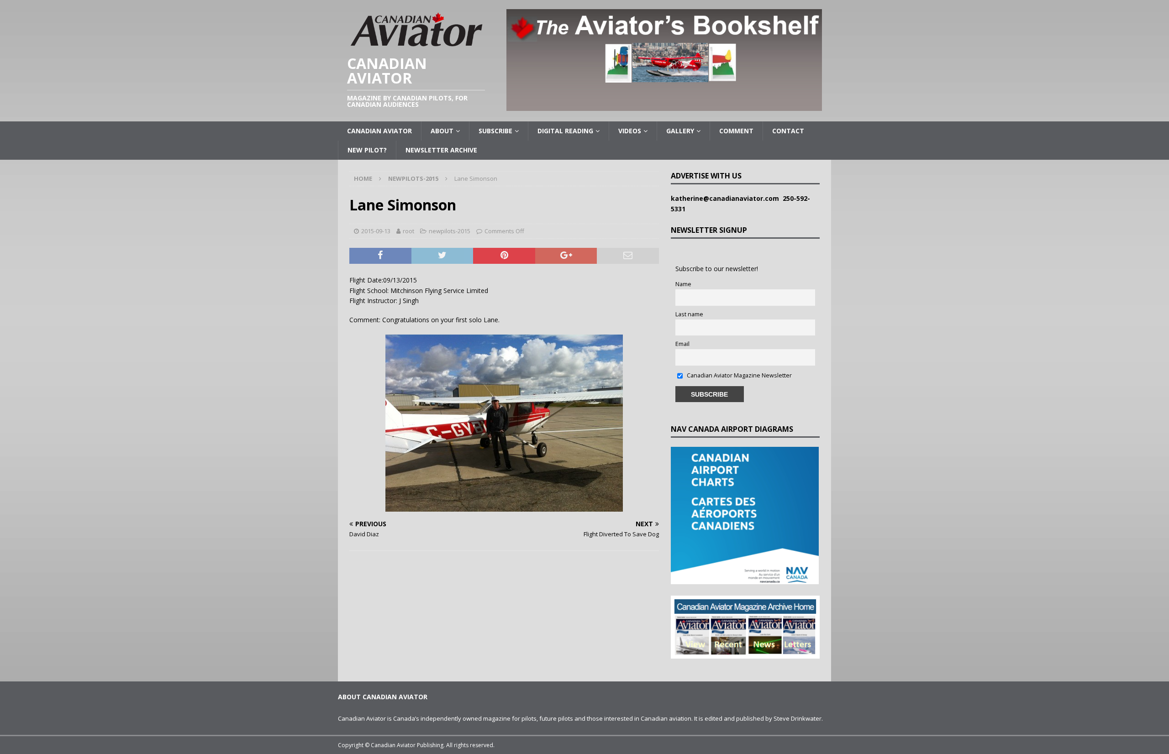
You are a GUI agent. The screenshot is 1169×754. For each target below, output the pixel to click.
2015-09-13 (375, 231)
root (408, 231)
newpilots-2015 (449, 231)
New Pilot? (367, 150)
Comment (736, 130)
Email (682, 344)
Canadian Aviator (379, 130)
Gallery (680, 130)
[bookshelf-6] (664, 105)
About (442, 130)
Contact (788, 130)
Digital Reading (565, 130)
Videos (629, 130)
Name (683, 284)
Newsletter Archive (441, 150)
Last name (689, 314)
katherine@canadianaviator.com (727, 198)
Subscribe (495, 130)
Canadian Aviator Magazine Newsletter (738, 375)
